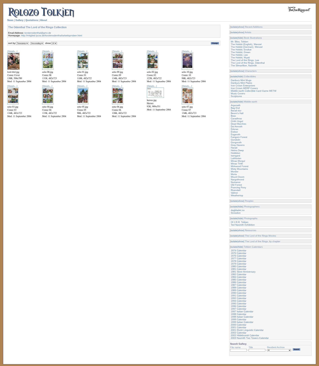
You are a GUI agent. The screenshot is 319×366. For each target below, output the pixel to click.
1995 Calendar (238, 303)
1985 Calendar (238, 279)
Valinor (234, 192)
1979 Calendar (238, 263)
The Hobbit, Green (240, 52)
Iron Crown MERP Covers (244, 88)
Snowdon (236, 213)
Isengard (235, 155)
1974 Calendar (238, 250)
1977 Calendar (238, 258)
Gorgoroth (236, 142)
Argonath (235, 105)
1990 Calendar (238, 293)
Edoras (234, 129)
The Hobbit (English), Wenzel (246, 44)
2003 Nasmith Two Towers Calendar (250, 338)
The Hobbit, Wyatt (240, 57)
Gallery (19, 20)
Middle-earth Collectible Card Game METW (253, 91)
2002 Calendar (238, 332)
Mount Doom (237, 177)
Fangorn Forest (239, 137)
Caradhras (236, 118)
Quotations (31, 20)
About (43, 20)
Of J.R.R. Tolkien (239, 222)
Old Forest (236, 184)
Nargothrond (237, 179)
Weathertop (237, 195)
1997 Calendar (238, 308)
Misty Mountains (239, 169)
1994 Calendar (238, 301)
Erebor (234, 131)
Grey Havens (238, 145)
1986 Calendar (238, 282)
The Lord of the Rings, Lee (245, 60)
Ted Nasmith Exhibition (243, 224)
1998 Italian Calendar (242, 316)
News (10, 20)
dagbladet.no (238, 210)
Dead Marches (238, 123)
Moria (234, 174)
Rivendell (235, 190)
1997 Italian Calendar (242, 311)
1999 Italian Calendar (242, 322)
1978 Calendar (238, 261)
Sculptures (236, 96)
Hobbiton (235, 153)
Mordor (234, 171)
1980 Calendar (238, 266)
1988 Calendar (238, 287)
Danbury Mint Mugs (241, 80)
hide (240, 37)
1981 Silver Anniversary (243, 271)
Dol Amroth (236, 126)
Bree (233, 116)
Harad (234, 147)
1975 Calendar (238, 253)
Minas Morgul (238, 161)
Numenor (236, 182)
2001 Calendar (238, 327)
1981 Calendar (238, 269)
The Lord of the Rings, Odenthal (248, 62)
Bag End (235, 108)
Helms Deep (237, 150)
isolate (234, 27)
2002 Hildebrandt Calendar (245, 335)
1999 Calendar (238, 319)
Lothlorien (236, 158)
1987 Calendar (238, 285)
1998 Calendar (238, 314)
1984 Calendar (238, 277)
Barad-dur (236, 110)
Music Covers (238, 93)
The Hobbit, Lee (239, 55)
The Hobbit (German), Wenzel (247, 47)
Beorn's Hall (237, 113)
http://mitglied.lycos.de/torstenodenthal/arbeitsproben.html (51, 35)
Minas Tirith (237, 163)
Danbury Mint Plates (241, 83)
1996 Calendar (238, 306)
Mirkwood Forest (239, 166)
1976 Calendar (238, 255)
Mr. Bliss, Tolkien (239, 41)
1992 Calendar (238, 298)
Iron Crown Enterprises (243, 85)
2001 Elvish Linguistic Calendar (247, 330)
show (241, 27)
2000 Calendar (238, 324)
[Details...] (12, 51)
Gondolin (235, 139)
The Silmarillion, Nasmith (244, 65)
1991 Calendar (238, 295)
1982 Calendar (238, 274)
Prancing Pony (238, 187)
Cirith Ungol (237, 121)
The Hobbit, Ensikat (241, 49)
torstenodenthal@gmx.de (37, 32)
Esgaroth (235, 134)
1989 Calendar (238, 290)
